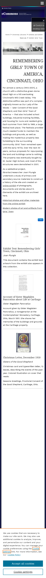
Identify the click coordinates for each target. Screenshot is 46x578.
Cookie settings (23, 571)
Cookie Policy (14, 555)
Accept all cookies (23, 563)
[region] (23, 553)
